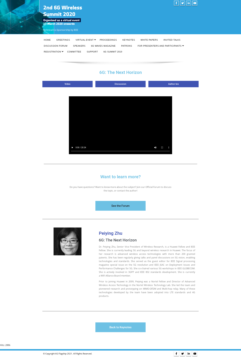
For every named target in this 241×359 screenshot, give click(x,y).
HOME (47, 40)
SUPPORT (92, 52)
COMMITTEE (74, 52)
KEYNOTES (128, 40)
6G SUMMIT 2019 (112, 52)
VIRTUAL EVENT (85, 40)
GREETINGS (63, 40)
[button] (67, 84)
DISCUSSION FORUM (56, 46)
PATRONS (126, 46)
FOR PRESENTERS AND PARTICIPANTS (160, 46)
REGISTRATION (52, 52)
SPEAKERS (79, 46)
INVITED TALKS (171, 40)
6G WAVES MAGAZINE (103, 46)
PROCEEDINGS (108, 40)
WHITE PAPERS (149, 40)
